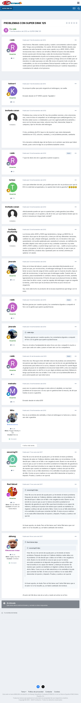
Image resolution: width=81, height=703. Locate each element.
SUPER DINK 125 (35, 31)
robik (12, 40)
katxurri (12, 83)
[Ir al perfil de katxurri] (12, 91)
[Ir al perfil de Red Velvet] (12, 491)
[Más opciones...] (76, 40)
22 (13, 58)
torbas (12, 180)
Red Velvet (12, 484)
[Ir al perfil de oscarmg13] (12, 459)
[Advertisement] (40, 16)
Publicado (34, 40)
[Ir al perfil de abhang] (12, 543)
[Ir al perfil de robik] (6, 30)
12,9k (13, 429)
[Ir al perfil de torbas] (12, 187)
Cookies (57, 692)
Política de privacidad (35, 692)
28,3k (13, 554)
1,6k (13, 102)
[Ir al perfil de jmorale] (12, 269)
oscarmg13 (12, 452)
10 (13, 470)
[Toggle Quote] (26, 332)
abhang (12, 536)
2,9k (13, 280)
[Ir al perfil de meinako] (12, 391)
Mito (12, 410)
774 (13, 198)
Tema (23, 692)
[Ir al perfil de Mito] (12, 417)
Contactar (48, 692)
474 (13, 402)
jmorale (12, 261)
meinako (12, 383)
